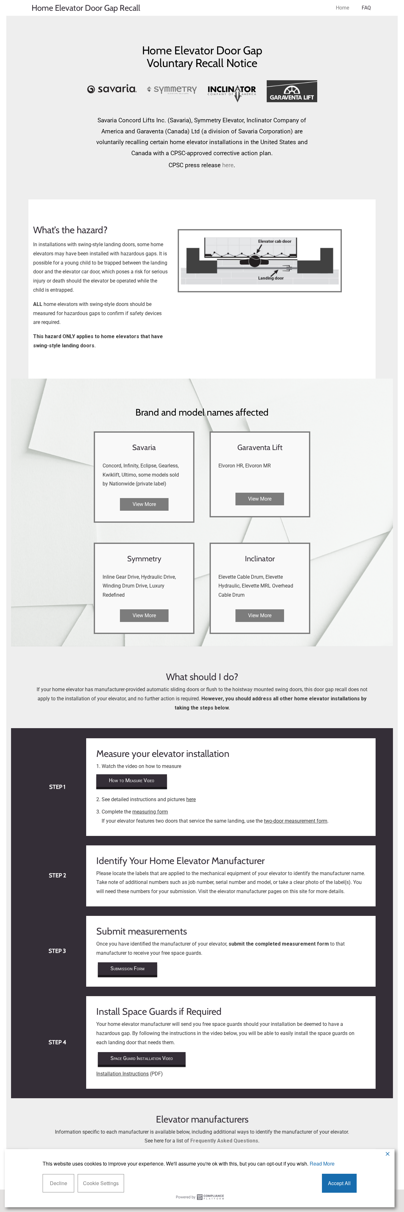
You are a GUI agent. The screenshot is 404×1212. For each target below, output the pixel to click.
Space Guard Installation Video (141, 1058)
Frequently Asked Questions (224, 1141)
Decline (58, 1183)
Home (342, 8)
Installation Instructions (122, 1074)
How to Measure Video (131, 780)
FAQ (366, 8)
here (228, 165)
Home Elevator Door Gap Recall (86, 8)
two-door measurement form (295, 821)
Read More (322, 1163)
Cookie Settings (101, 1183)
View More (144, 504)
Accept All (339, 1183)
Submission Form (127, 968)
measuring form (150, 812)
